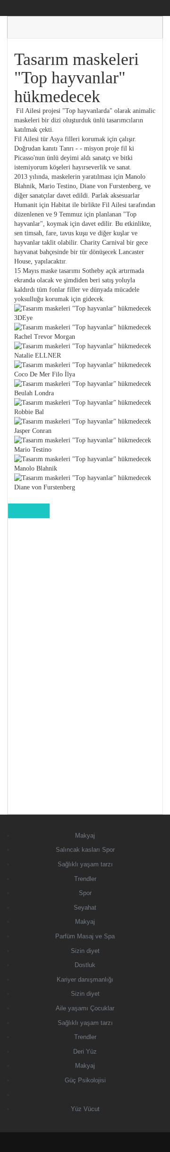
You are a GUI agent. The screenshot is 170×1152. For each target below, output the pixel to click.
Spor (85, 892)
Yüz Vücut (85, 1108)
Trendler (85, 878)
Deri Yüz (85, 1051)
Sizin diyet (85, 950)
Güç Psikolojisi (85, 1080)
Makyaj (85, 835)
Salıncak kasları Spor (85, 849)
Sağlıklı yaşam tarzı (85, 864)
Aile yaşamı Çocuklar (85, 1008)
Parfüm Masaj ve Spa (85, 936)
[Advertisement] (85, 672)
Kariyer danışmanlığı (85, 979)
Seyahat (85, 907)
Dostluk (85, 964)
